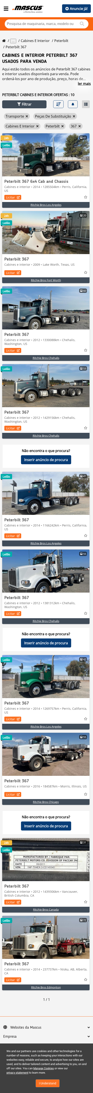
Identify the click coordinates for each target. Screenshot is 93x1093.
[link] (46, 154)
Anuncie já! (79, 8)
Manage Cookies (43, 1068)
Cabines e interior (35, 40)
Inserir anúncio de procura (46, 459)
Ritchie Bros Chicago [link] (46, 802)
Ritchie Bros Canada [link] (46, 909)
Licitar (10, 197)
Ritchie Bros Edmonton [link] (46, 987)
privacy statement (17, 1072)
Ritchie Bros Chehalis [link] (46, 358)
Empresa (10, 1037)
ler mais (84, 83)
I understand (47, 1083)
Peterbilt (61, 40)
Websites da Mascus (25, 1027)
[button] (24, 104)
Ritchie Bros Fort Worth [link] (46, 280)
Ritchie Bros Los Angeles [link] (45, 205)
